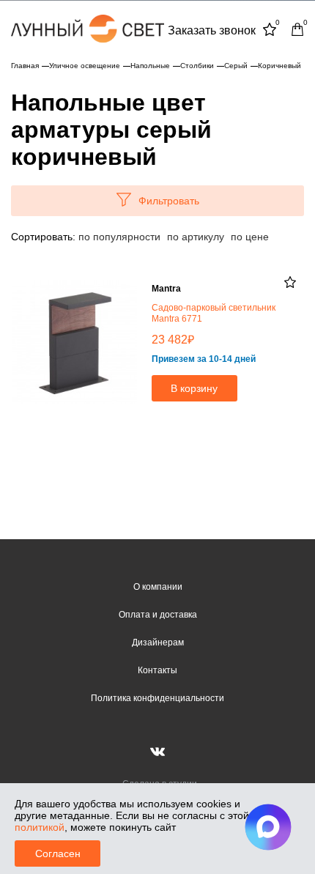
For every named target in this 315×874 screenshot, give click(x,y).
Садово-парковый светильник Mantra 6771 (213, 314)
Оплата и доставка (158, 615)
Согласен (58, 853)
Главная (25, 66)
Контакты (157, 670)
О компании (157, 587)
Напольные (150, 66)
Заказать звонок (212, 30)
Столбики (197, 66)
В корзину (194, 388)
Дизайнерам (158, 642)
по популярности (119, 236)
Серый (236, 66)
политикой (39, 827)
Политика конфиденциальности (157, 698)
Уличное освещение (84, 66)
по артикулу (195, 236)
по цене (250, 236)
